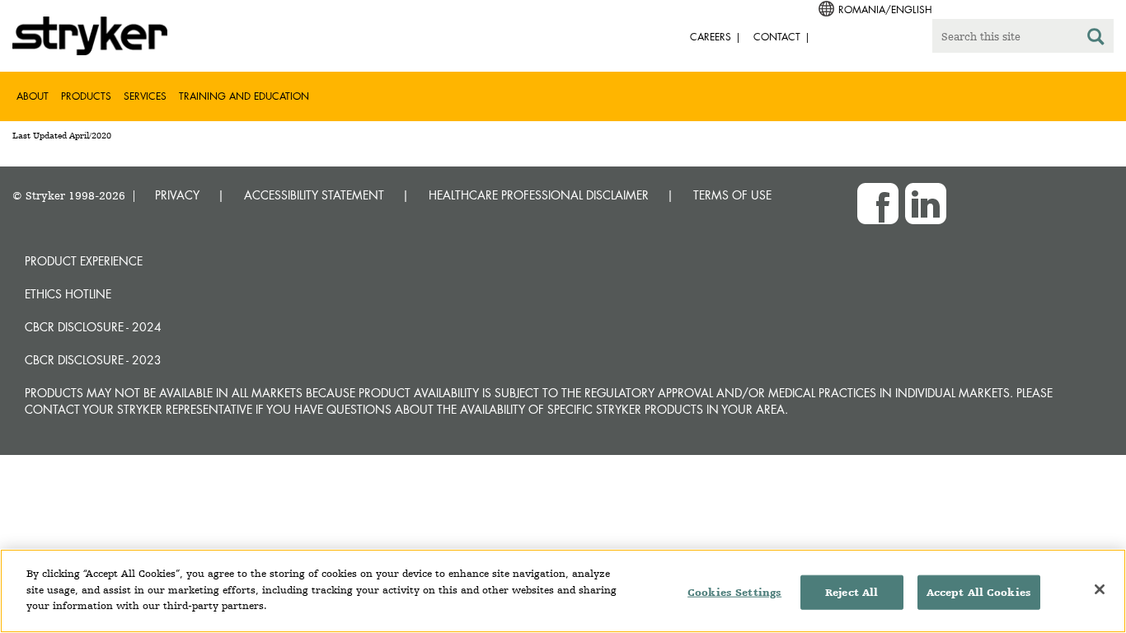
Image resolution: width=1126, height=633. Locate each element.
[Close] (1099, 589)
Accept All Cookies (979, 592)
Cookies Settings (734, 592)
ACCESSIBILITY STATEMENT (314, 195)
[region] (563, 591)
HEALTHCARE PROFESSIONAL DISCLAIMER (539, 195)
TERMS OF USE (732, 195)
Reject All (851, 592)
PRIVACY (177, 195)
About (32, 96)
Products (86, 96)
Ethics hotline (68, 294)
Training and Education (244, 96)
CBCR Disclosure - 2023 (93, 360)
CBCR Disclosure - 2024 (93, 327)
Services (145, 96)
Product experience (84, 261)
